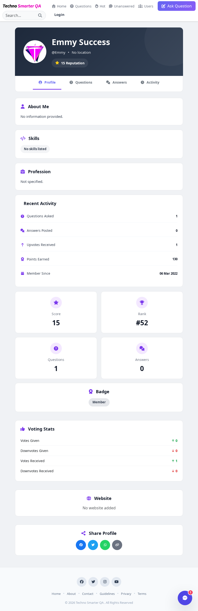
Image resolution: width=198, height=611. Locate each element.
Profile (50, 82)
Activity (153, 82)
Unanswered (124, 6)
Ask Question (179, 6)
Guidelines (107, 593)
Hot (102, 6)
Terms (142, 593)
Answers (120, 82)
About (71, 593)
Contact (87, 593)
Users (148, 6)
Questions (83, 6)
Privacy (126, 593)
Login (59, 14)
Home (61, 6)
